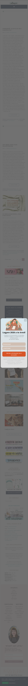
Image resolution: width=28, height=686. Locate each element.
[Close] (25, 320)
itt (19, 363)
